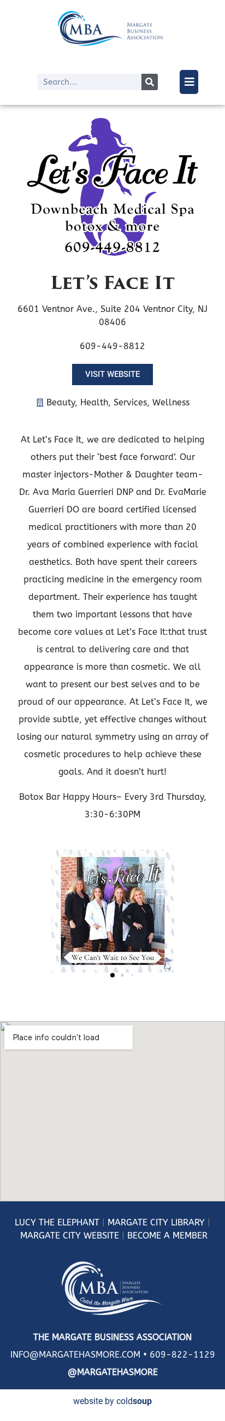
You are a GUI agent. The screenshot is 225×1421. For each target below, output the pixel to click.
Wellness (171, 402)
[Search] (149, 82)
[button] (112, 975)
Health (94, 402)
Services (130, 402)
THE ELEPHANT (67, 1222)
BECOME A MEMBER (167, 1235)
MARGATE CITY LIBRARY (156, 1222)
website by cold (112, 1401)
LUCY (25, 1222)
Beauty (60, 402)
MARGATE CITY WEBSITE (69, 1235)
